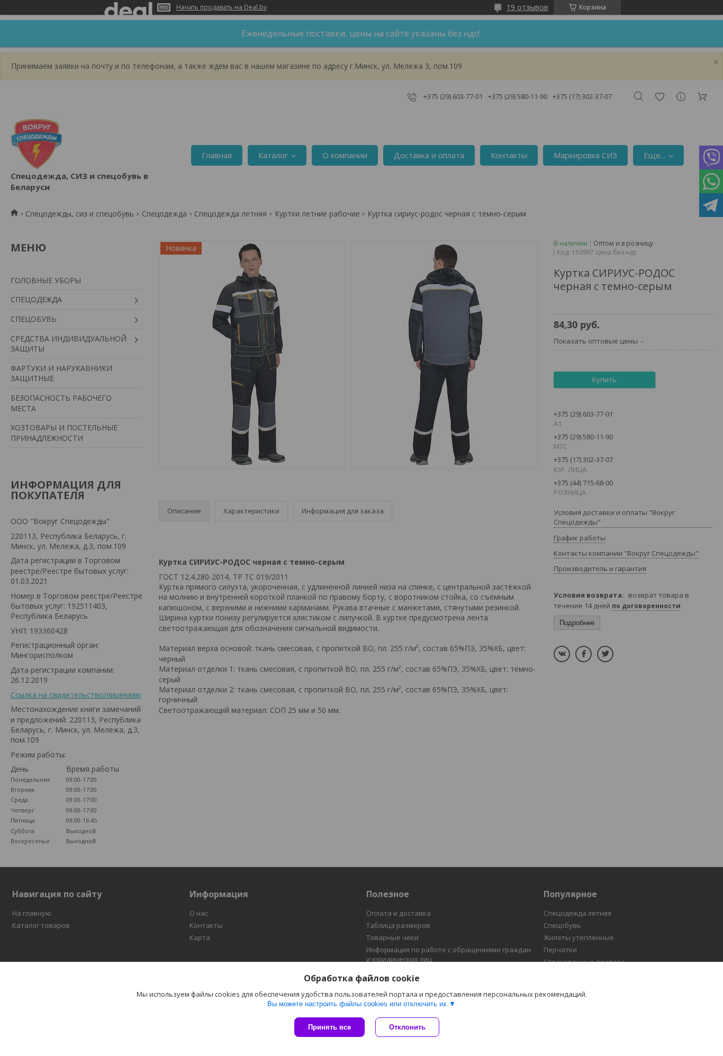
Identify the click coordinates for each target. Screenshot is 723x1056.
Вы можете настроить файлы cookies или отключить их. (358, 1004)
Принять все (329, 1027)
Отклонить (407, 1027)
